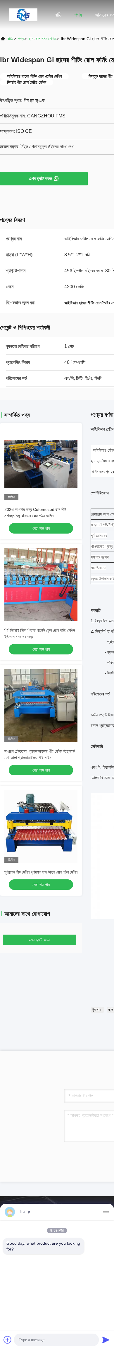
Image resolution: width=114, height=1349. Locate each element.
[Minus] (105, 1211)
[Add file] (8, 1339)
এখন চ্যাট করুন (40, 178)
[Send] (105, 1339)
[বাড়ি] (23, 14)
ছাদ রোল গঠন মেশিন (42, 38)
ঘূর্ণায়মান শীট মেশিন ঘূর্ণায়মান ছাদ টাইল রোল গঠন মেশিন (40, 872)
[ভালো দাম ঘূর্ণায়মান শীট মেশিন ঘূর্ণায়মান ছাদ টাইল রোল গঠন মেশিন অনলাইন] (40, 826)
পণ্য (78, 15)
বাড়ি (58, 15)
